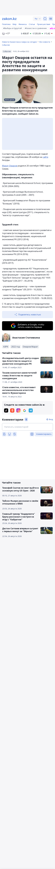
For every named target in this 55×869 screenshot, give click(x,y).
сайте (45, 157)
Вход (51, 419)
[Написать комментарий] (27, 427)
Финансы (23, 24)
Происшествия (43, 24)
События (6, 45)
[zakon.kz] (9, 18)
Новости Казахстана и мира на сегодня (19, 42)
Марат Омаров (9, 165)
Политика (6, 24)
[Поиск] (45, 18)
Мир (14, 24)
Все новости (44, 42)
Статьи (32, 24)
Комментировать (43, 434)
